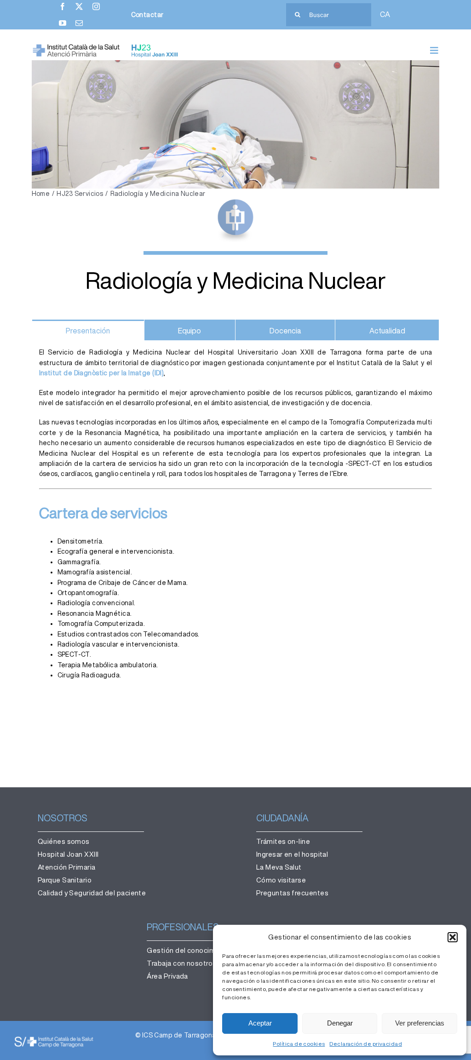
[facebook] (62, 6)
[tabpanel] (236, 527)
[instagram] (96, 6)
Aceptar (260, 1023)
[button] (452, 937)
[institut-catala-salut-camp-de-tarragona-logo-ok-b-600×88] (54, 1039)
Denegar (340, 1023)
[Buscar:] (328, 14)
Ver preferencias (419, 1023)
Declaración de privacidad (365, 1044)
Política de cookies (299, 1044)
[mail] (79, 23)
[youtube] (62, 23)
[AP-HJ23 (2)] (106, 47)
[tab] (88, 330)
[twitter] (79, 6)
